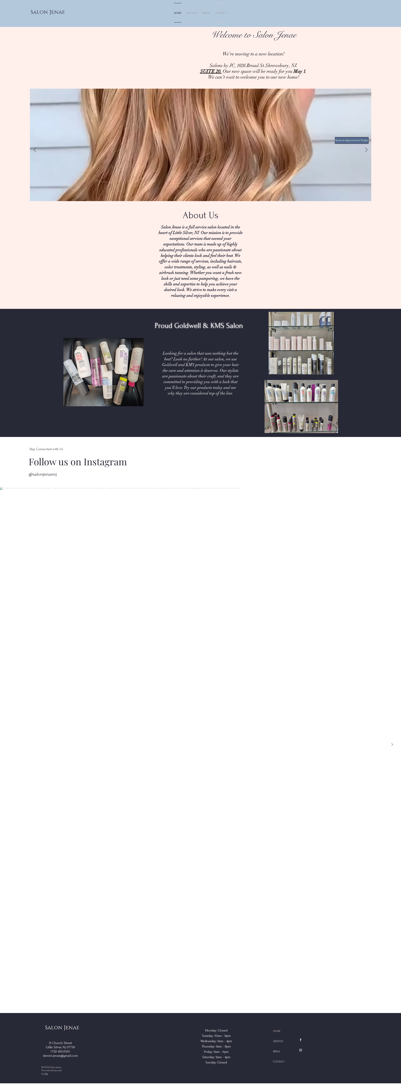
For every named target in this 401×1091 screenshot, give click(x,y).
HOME (276, 1031)
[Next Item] (366, 150)
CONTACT (279, 1061)
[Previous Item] (34, 150)
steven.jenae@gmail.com (60, 1055)
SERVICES (278, 1041)
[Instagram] (300, 1050)
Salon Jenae (48, 12)
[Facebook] (300, 1040)
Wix (46, 1073)
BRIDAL (276, 1051)
